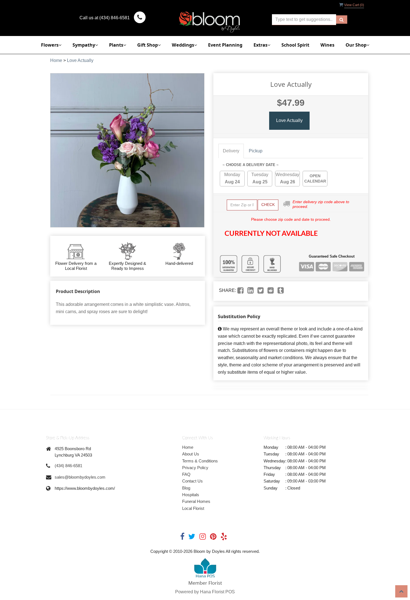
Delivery (231, 150)
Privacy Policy (195, 467)
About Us (190, 454)
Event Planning (225, 45)
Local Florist (193, 508)
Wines (327, 45)
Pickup (255, 150)
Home (56, 60)
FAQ (186, 474)
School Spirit (295, 45)
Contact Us (192, 481)
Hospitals (190, 494)
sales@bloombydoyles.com (80, 477)
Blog (186, 488)
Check (268, 204)
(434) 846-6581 (68, 465)
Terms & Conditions (200, 461)
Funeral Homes (196, 501)
